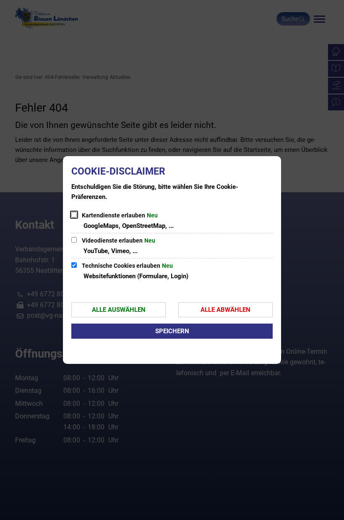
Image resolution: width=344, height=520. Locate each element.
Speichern (172, 331)
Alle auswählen (119, 310)
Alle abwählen (225, 310)
